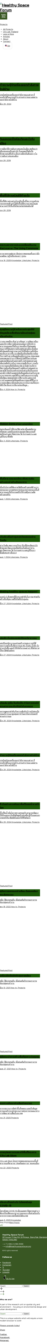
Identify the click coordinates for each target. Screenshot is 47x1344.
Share (2, 1330)
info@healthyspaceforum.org (18, 1246)
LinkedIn (6, 1272)
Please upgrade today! (10, 1325)
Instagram (6, 1265)
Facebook (6, 1262)
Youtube (6, 1270)
